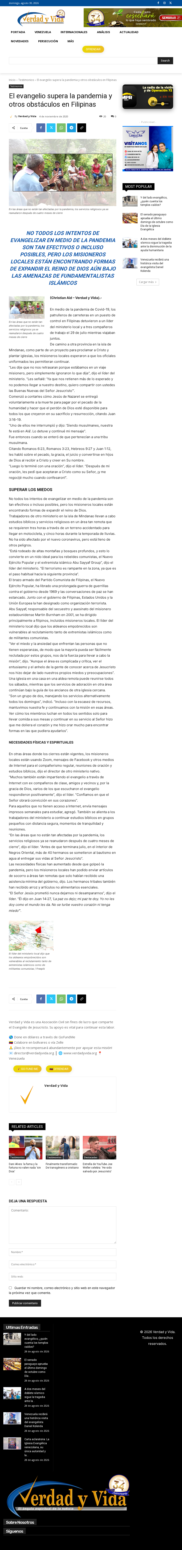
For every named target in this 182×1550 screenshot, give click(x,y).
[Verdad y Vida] (12, 116)
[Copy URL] (81, 127)
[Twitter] (170, 3)
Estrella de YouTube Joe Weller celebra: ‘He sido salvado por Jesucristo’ (97, 1168)
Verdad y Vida (27, 116)
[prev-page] (11, 1182)
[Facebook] (158, 3)
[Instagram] (164, 3)
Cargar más (146, 282)
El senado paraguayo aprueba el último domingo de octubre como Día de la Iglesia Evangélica (156, 222)
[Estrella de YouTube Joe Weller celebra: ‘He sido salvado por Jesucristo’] (99, 1147)
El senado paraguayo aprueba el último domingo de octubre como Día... (36, 1368)
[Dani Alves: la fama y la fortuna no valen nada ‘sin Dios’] (25, 1147)
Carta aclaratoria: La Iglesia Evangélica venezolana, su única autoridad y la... (36, 1447)
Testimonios (26, 80)
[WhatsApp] (61, 127)
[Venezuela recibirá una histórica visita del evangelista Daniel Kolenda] (130, 263)
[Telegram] (71, 127)
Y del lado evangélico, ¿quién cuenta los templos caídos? (153, 201)
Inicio (12, 80)
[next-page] (19, 1182)
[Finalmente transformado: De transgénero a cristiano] (62, 1147)
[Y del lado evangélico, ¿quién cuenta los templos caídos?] (130, 201)
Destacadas (90, 1157)
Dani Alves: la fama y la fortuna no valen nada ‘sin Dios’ (25, 1168)
